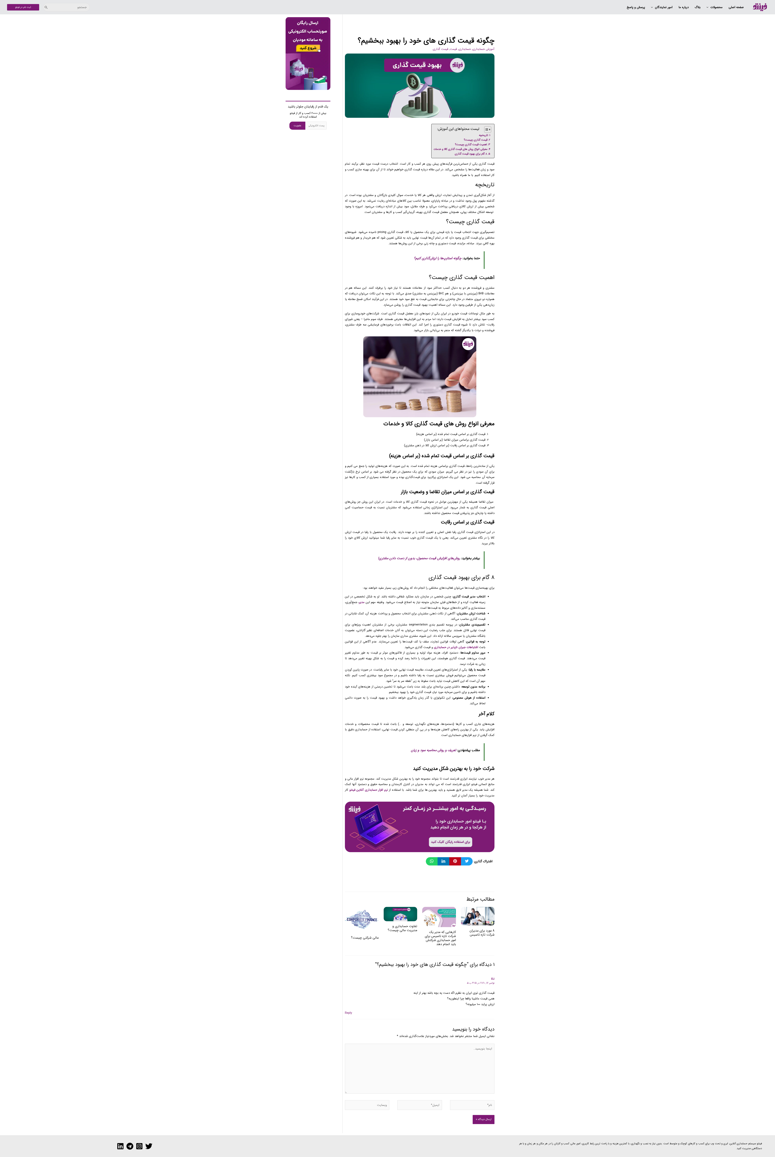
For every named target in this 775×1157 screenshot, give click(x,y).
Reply (348, 1013)
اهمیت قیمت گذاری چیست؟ (471, 144)
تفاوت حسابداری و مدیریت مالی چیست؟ (402, 928)
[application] (708, 7)
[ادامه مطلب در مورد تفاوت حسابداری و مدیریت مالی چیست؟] (400, 914)
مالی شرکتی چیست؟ (365, 937)
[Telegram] (129, 1146)
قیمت (453, 49)
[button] (715, 7)
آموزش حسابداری (483, 49)
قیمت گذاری (440, 49)
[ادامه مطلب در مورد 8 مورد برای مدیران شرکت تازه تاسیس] (478, 916)
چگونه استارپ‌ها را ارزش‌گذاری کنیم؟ (438, 258)
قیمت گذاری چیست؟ (475, 140)
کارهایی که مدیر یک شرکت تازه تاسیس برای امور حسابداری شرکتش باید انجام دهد (440, 938)
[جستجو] (46, 7)
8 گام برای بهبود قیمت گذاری (471, 154)
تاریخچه (483, 135)
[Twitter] (148, 1146)
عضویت (297, 125)
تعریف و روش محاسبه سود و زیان (434, 750)
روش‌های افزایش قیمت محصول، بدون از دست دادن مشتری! (419, 558)
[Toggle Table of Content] (485, 129)
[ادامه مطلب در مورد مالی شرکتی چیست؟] (362, 919)
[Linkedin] (120, 1146)
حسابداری (465, 49)
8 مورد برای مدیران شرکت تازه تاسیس (482, 932)
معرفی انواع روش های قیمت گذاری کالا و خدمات (460, 149)
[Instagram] (139, 1146)
